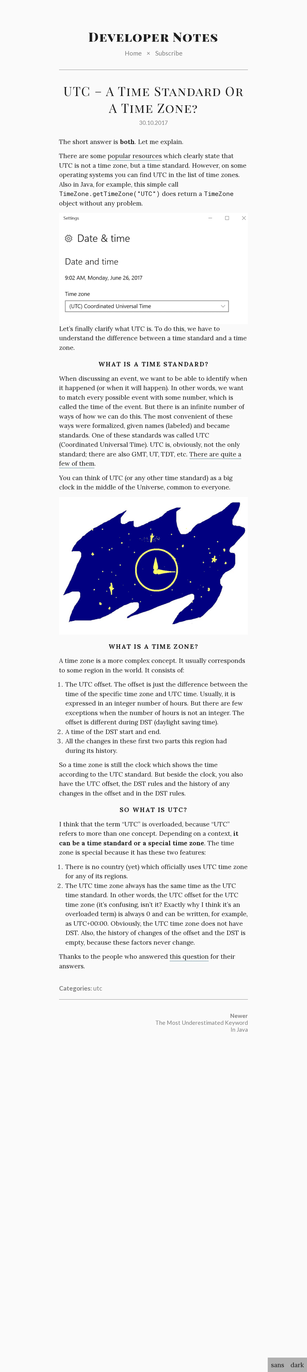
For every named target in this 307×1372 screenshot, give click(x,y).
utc (97, 988)
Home (133, 53)
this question (189, 956)
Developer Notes (153, 36)
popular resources (135, 156)
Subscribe (169, 53)
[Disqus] (153, 1119)
